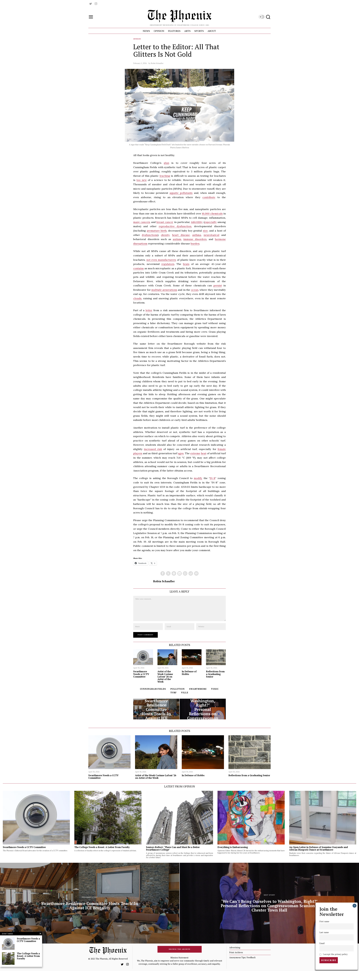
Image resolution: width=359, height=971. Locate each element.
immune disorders (195, 239)
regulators (167, 264)
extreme (195, 453)
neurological (211, 235)
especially (210, 222)
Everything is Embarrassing (233, 847)
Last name (324, 932)
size (205, 230)
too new (141, 180)
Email (322, 943)
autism (177, 239)
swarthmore (198, 688)
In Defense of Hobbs (189, 672)
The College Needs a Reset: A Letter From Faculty (102, 847)
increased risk (153, 449)
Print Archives (236, 952)
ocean (194, 289)
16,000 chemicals (212, 213)
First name (324, 921)
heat (203, 453)
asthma (196, 235)
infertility (197, 222)
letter (149, 310)
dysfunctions (150, 235)
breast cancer (165, 222)
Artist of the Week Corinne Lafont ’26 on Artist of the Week (165, 676)
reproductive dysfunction (175, 226)
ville (184, 692)
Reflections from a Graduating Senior (215, 674)
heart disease (181, 235)
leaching (165, 175)
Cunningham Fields (153, 688)
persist (217, 285)
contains (138, 268)
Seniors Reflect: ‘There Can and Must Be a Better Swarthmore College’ (173, 848)
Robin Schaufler (157, 63)
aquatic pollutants (181, 193)
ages (181, 453)
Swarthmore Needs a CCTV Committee (141, 674)
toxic (215, 688)
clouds (137, 298)
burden (195, 243)
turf (173, 692)
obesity (165, 235)
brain (186, 264)
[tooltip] (90, 3)
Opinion (137, 39)
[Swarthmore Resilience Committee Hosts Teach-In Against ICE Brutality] (156, 709)
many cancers (141, 222)
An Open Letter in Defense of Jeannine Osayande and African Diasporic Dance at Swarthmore (318, 848)
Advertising (234, 947)
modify (198, 478)
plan (166, 162)
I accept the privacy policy (334, 954)
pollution (177, 688)
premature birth (157, 230)
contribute (208, 197)
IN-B (212, 478)
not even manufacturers (161, 259)
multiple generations (164, 289)
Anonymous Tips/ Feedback (242, 957)
